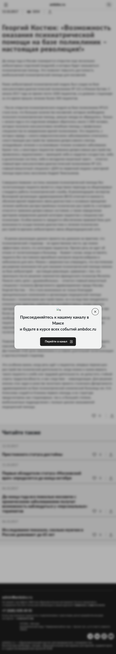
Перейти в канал (56, 341)
